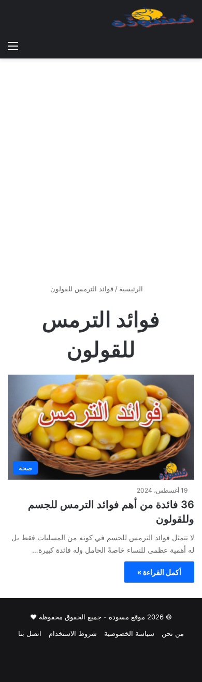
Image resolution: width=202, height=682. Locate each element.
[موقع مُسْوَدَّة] (152, 17)
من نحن (173, 633)
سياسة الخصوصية (129, 633)
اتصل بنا (29, 633)
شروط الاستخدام (73, 633)
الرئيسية (132, 289)
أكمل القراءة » (159, 572)
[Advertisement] (101, 175)
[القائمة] (13, 45)
